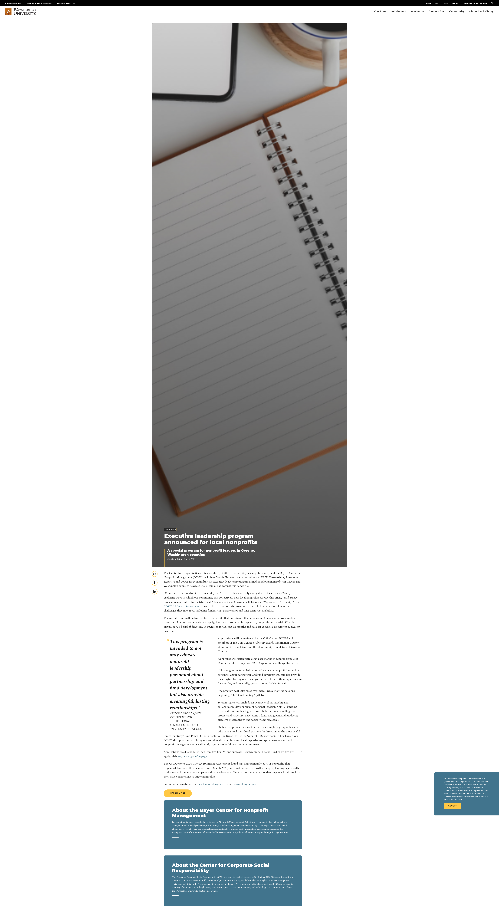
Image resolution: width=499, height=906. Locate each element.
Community (457, 11)
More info (457, 799)
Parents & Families (66, 3)
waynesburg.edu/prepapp (192, 756)
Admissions (398, 11)
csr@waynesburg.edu (211, 784)
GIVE (446, 3)
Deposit (456, 3)
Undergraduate (13, 3)
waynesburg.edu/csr (244, 784)
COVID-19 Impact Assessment (181, 606)
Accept (452, 806)
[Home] (20, 11)
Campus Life (437, 11)
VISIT (437, 3)
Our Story (380, 11)
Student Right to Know (475, 3)
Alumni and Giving (481, 11)
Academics (417, 11)
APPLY (428, 3)
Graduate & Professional (39, 3)
